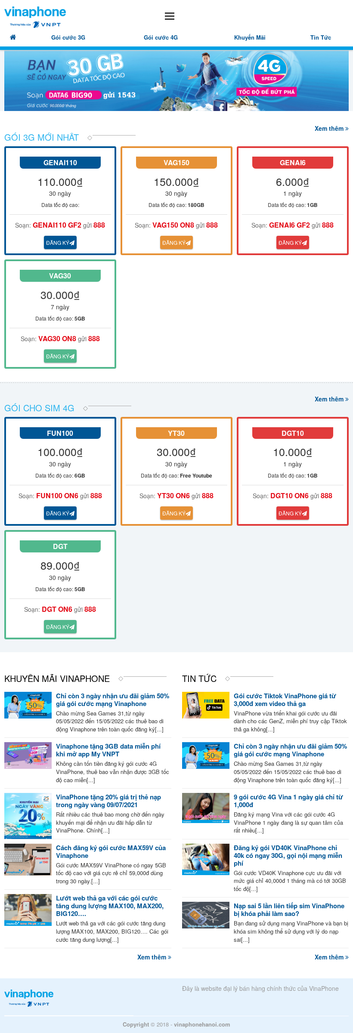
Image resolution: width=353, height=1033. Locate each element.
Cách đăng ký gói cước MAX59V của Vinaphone (111, 851)
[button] (133, 14)
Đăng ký (57, 242)
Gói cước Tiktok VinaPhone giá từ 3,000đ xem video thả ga (285, 699)
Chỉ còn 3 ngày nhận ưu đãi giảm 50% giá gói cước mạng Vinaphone (112, 699)
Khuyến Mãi (250, 37)
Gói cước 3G (68, 37)
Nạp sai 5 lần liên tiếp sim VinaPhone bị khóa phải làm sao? (289, 909)
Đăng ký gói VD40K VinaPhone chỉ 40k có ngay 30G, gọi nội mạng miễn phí (288, 855)
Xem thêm (330, 128)
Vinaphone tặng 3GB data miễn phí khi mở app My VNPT (108, 750)
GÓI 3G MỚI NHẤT (41, 137)
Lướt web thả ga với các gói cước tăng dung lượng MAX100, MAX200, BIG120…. (110, 905)
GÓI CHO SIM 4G (39, 407)
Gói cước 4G (161, 37)
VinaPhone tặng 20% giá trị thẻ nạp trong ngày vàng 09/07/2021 (108, 800)
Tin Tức (320, 37)
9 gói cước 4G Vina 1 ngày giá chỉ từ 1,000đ (288, 800)
